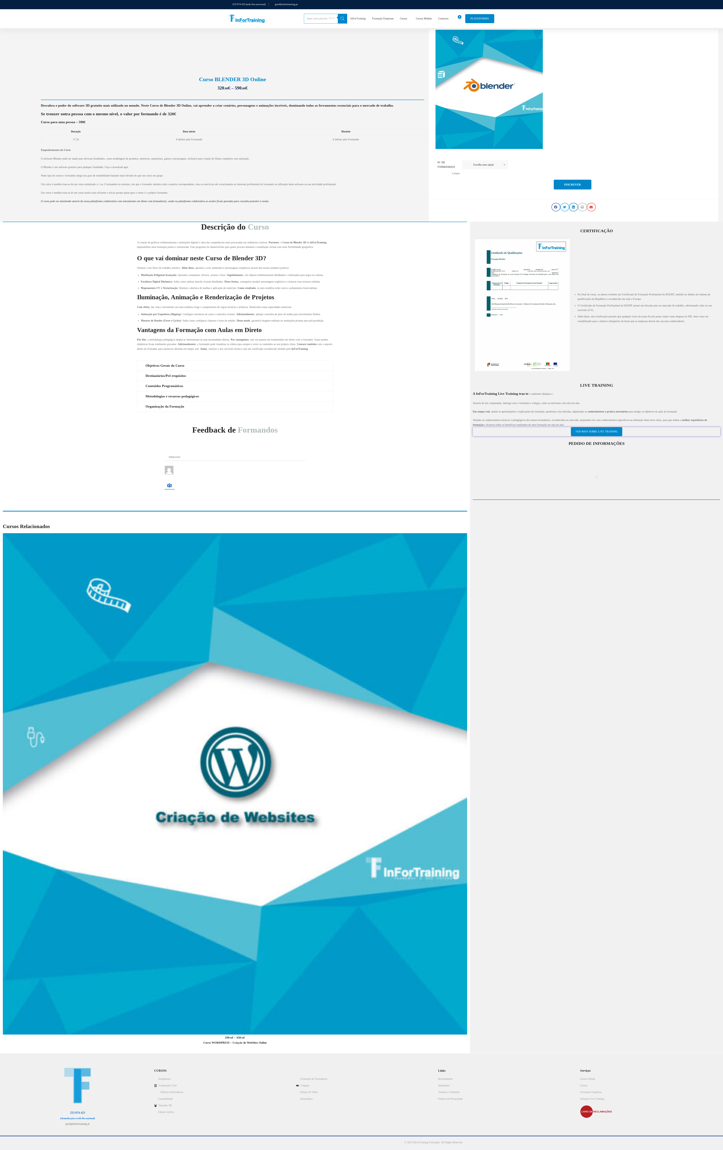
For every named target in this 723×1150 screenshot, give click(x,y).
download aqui (120, 167)
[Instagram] (77, 1128)
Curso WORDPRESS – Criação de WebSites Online (235, 1042)
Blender (297, 242)
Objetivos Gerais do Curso (165, 365)
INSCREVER (572, 184)
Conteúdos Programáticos (164, 386)
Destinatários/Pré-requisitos (166, 376)
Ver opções (235, 784)
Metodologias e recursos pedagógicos (172, 396)
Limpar (456, 173)
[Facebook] (72, 1128)
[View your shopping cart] (458, 18)
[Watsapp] (82, 1128)
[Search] (342, 19)
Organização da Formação (165, 406)
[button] (555, 207)
